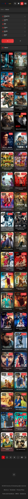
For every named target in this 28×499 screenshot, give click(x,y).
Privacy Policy (20, 489)
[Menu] (25, 3)
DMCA (17, 493)
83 (22, 457)
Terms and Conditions (8, 493)
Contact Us (23, 493)
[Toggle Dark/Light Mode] (18, 3)
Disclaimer (12, 489)
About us (6, 489)
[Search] (15, 3)
